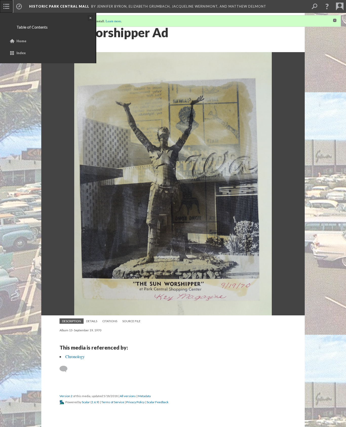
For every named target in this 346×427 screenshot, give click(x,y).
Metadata (144, 396)
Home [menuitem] (21, 41)
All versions (128, 396)
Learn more (113, 21)
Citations (109, 321)
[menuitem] (6, 6)
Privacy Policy (135, 402)
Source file (131, 321)
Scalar (86, 402)
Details (91, 321)
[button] (327, 6)
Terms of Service (112, 402)
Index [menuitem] (21, 53)
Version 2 (66, 396)
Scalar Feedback (157, 402)
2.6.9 (94, 402)
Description (71, 321)
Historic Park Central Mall (59, 6)
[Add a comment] (66, 369)
